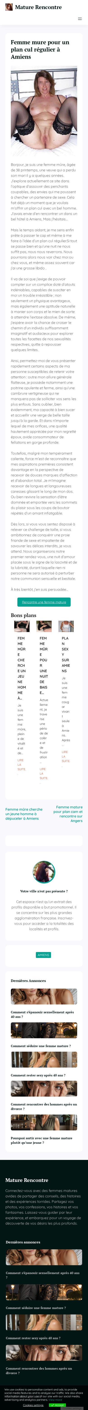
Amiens (43, 955)
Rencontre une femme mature (44, 602)
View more (55, 1399)
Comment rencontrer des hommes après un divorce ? (44, 1106)
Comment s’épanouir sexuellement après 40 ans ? (42, 1014)
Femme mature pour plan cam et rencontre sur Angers (68, 814)
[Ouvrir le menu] (80, 19)
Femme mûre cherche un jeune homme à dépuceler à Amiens (23, 814)
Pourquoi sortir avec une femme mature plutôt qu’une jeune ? (41, 1140)
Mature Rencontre (38, 7)
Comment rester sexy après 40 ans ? (38, 1075)
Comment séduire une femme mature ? (41, 1046)
